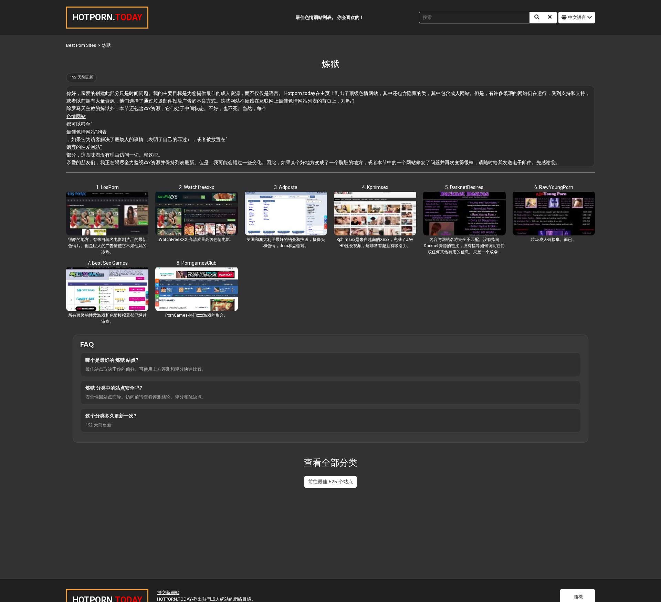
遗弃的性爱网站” (84, 147)
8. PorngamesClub (197, 263)
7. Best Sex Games (107, 263)
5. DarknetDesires (464, 187)
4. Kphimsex (375, 187)
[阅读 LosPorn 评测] (107, 214)
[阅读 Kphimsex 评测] (375, 214)
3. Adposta (285, 187)
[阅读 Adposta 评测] (286, 214)
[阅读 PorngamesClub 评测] (196, 289)
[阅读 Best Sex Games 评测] (107, 289)
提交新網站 (168, 592)
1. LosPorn (107, 187)
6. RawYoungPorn (553, 187)
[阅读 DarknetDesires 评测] (464, 214)
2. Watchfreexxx (196, 187)
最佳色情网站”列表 (86, 132)
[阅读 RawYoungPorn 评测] (554, 214)
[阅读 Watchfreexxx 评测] (196, 214)
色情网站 (76, 116)
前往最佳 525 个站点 (330, 481)
